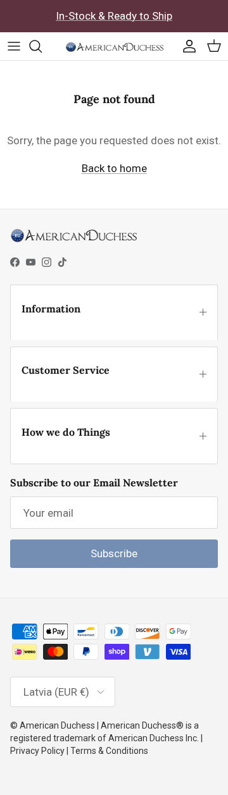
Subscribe (114, 553)
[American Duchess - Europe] (114, 46)
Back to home (114, 168)
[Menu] (14, 46)
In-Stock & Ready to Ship (114, 15)
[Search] (42, 46)
